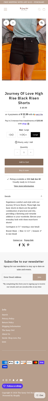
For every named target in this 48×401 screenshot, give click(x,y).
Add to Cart (24, 162)
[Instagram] (6, 380)
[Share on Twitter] (24, 245)
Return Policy (8, 322)
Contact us (17, 240)
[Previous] (6, 23)
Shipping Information (11, 326)
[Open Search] (39, 9)
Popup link (28, 240)
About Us (6, 334)
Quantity (24, 147)
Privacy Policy (8, 318)
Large (35, 134)
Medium (24, 135)
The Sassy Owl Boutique (28, 392)
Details (8, 196)
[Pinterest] (10, 380)
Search (5, 314)
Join (39, 277)
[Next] (13, 23)
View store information (24, 186)
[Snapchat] (13, 380)
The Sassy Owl (8, 330)
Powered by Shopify (11, 395)
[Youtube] (21, 380)
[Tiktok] (17, 380)
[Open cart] (44, 9)
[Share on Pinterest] (28, 245)
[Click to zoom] (42, 23)
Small (12, 135)
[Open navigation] (7, 9)
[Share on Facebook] (20, 245)
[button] (24, 115)
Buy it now (24, 170)
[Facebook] (3, 380)
